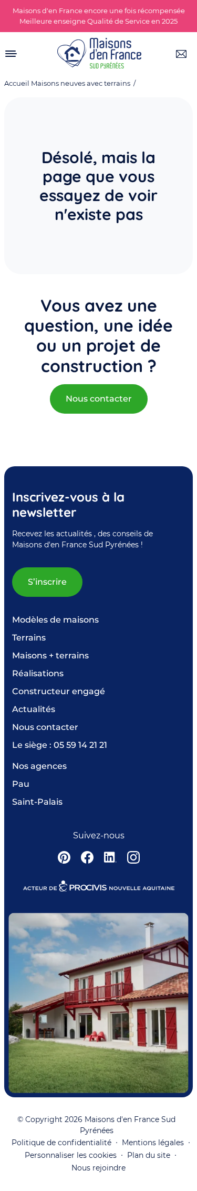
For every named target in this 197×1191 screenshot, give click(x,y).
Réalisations (38, 673)
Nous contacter (99, 399)
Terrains (29, 638)
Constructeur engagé (58, 691)
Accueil (16, 83)
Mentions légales (153, 1142)
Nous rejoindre (98, 1168)
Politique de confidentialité (61, 1142)
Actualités (33, 709)
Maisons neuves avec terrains (80, 83)
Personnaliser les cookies (71, 1155)
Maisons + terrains (50, 655)
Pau (20, 784)
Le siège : (59, 745)
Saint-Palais (37, 802)
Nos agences (39, 766)
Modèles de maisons (55, 620)
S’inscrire (47, 582)
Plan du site (148, 1155)
